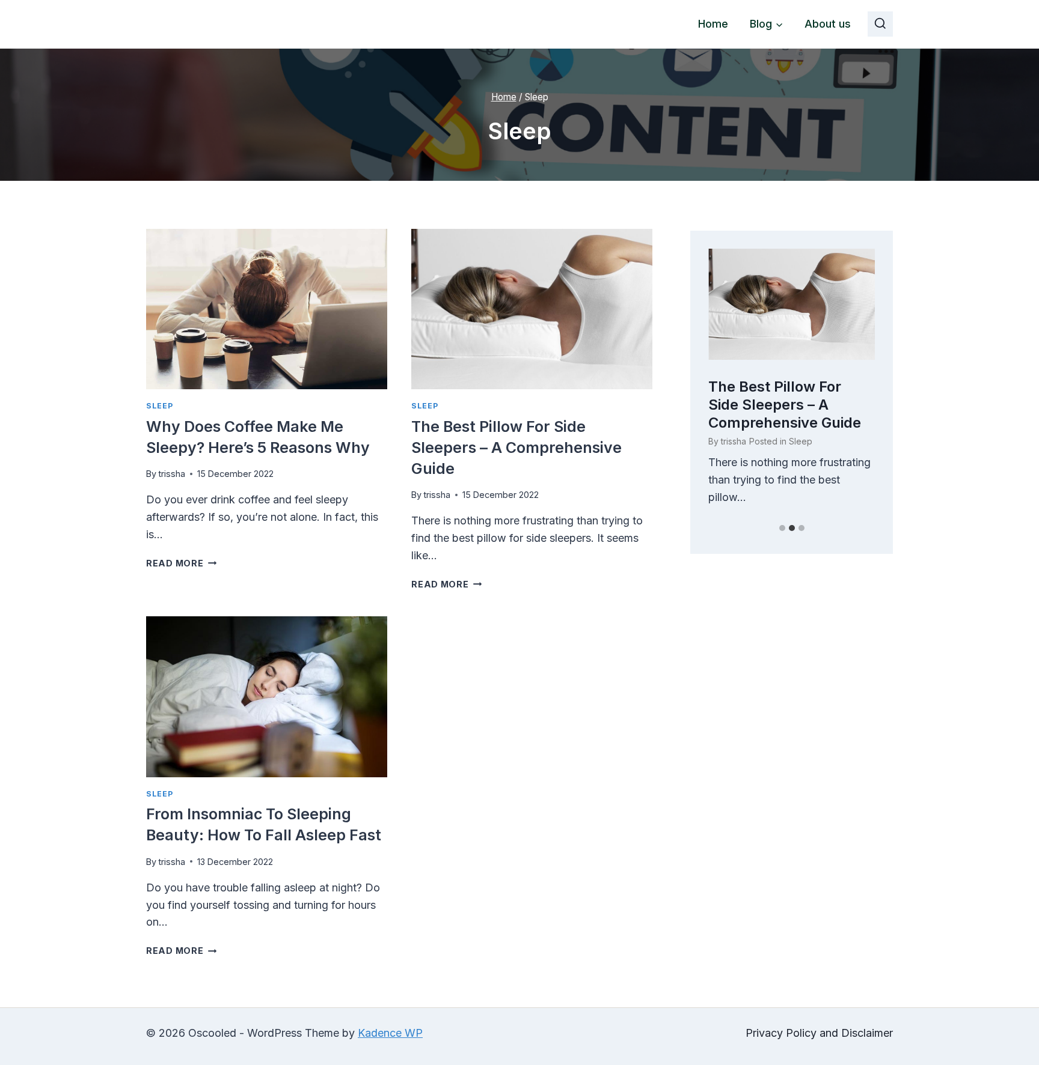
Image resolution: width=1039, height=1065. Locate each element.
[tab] (782, 528)
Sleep (159, 405)
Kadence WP (390, 1033)
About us (828, 23)
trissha (171, 474)
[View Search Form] (880, 24)
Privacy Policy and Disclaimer (819, 1033)
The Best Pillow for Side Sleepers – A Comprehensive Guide (516, 447)
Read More (181, 563)
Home (713, 23)
